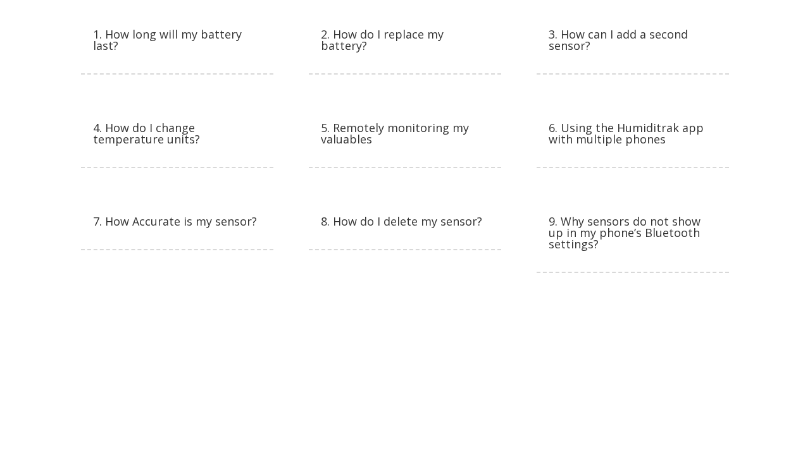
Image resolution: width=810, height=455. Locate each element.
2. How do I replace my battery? (382, 40)
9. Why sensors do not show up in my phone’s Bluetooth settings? (625, 233)
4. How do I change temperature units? (146, 133)
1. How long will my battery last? (167, 40)
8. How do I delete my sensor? (401, 221)
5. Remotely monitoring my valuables (395, 133)
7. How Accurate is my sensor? (175, 221)
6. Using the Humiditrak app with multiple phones (626, 133)
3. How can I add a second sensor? (618, 40)
